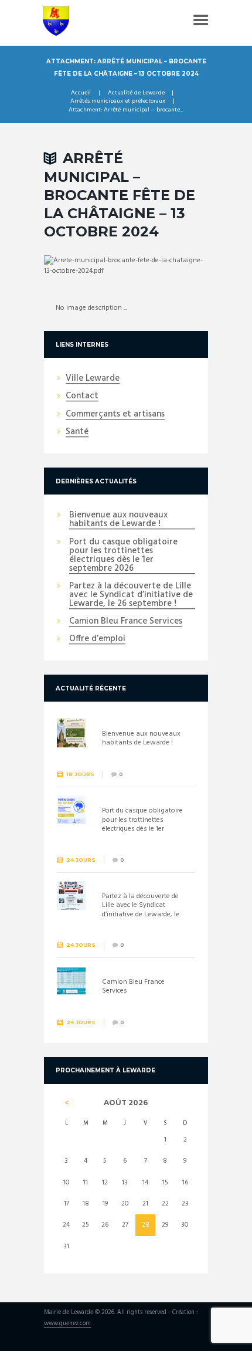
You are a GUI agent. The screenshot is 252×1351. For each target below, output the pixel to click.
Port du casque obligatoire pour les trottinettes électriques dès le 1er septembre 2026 (123, 556)
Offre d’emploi (97, 639)
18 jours (80, 774)
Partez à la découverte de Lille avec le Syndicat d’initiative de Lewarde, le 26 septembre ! (131, 595)
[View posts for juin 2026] (66, 1103)
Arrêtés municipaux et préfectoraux (117, 101)
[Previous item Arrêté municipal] (85, 266)
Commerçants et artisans (115, 414)
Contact (82, 396)
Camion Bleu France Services (125, 622)
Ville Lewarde (93, 379)
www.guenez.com (67, 1324)
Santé (77, 432)
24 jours (81, 859)
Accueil (81, 93)
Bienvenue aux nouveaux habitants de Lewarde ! (118, 520)
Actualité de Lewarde (136, 93)
